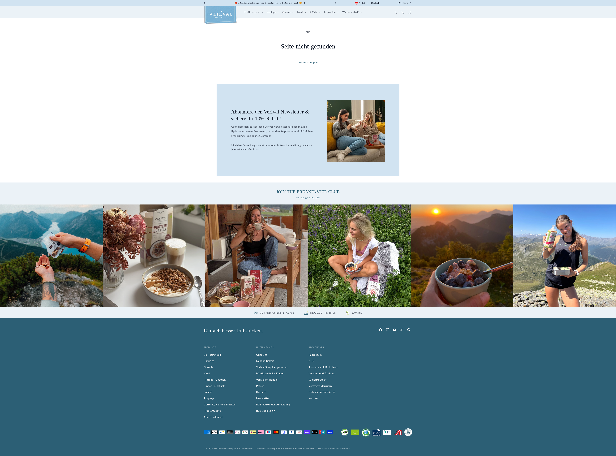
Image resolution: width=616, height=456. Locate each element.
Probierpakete (212, 410)
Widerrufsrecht (318, 379)
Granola (208, 367)
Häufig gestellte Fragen (270, 373)
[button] (253, 12)
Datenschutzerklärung (322, 392)
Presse (260, 385)
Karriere (261, 392)
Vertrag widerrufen (320, 385)
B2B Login (403, 3)
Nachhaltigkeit (265, 360)
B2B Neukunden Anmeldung (273, 404)
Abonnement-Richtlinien (323, 367)
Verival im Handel (267, 379)
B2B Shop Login (265, 410)
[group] (51, 255)
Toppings (209, 398)
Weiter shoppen (308, 62)
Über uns (261, 354)
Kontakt (313, 398)
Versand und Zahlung (321, 373)
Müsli (207, 373)
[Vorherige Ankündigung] (204, 3)
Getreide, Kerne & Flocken (220, 404)
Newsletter (263, 398)
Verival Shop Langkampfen (272, 367)
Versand (288, 448)
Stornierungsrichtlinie (340, 448)
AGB (311, 360)
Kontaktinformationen (304, 448)
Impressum (315, 354)
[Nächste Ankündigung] (335, 3)
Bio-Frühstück (212, 354)
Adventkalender (213, 416)
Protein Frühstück (215, 379)
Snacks (208, 392)
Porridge (209, 360)
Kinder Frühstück (214, 385)
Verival (214, 448)
